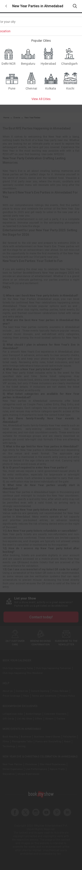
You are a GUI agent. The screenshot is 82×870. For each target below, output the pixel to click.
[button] (6, 6)
